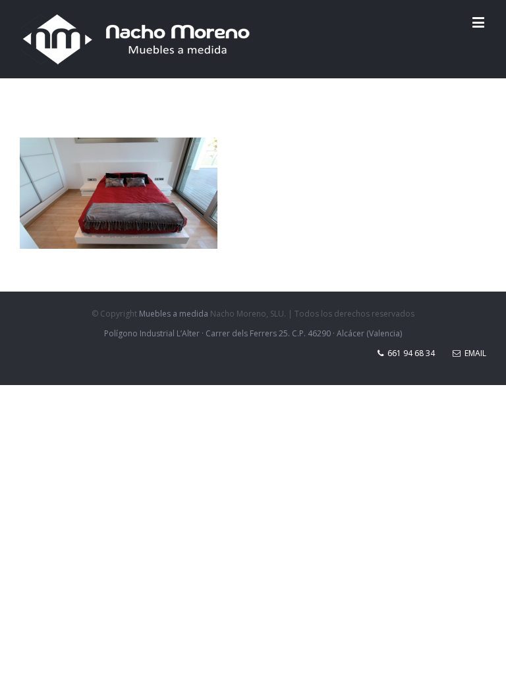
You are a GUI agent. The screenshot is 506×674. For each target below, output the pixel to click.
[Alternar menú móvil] (479, 22)
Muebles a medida (173, 313)
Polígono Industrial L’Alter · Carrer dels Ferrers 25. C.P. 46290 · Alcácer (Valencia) (253, 333)
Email (473, 353)
